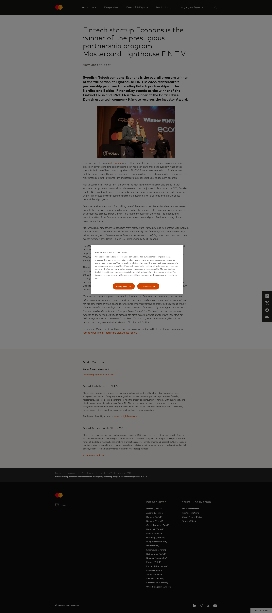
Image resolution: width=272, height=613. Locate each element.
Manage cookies (123, 286)
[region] (137, 269)
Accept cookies (148, 286)
